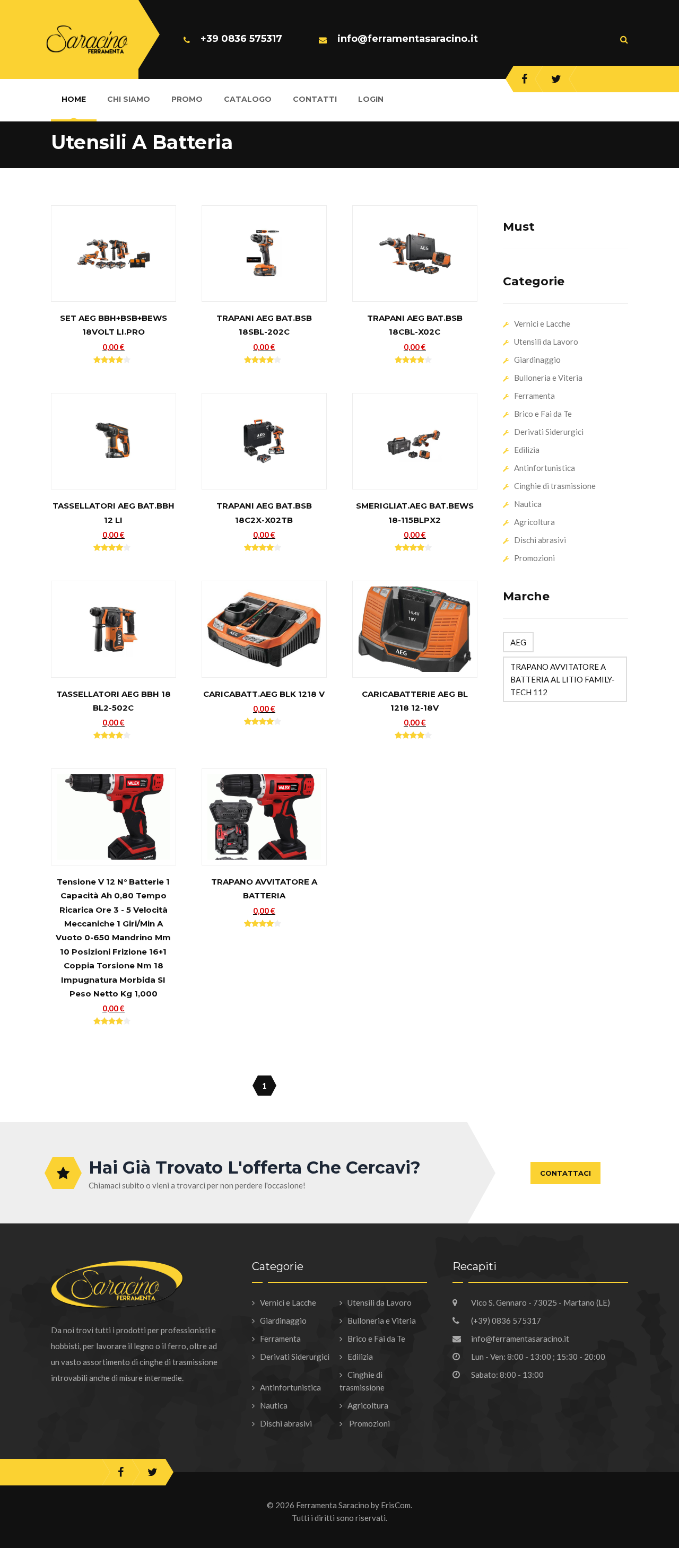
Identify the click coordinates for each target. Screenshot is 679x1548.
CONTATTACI (565, 1173)
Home (74, 99)
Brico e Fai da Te (543, 413)
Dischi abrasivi (540, 540)
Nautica (528, 504)
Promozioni (534, 558)
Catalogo (248, 99)
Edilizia (526, 449)
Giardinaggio (537, 359)
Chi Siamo (128, 99)
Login (371, 99)
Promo (187, 99)
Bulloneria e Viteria (548, 377)
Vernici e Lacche (542, 323)
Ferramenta (534, 395)
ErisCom (396, 1505)
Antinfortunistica (544, 468)
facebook (524, 79)
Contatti (315, 99)
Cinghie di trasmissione (555, 486)
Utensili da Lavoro (546, 341)
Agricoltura (534, 522)
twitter (556, 79)
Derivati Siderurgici (549, 431)
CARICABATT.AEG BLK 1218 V (264, 694)
